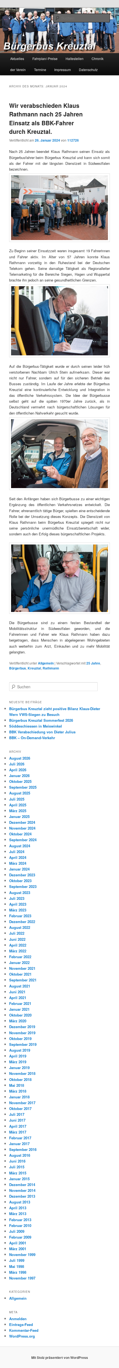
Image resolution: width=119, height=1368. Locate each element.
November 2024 (22, 828)
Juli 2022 (16, 933)
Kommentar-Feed (23, 1330)
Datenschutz (88, 69)
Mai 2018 (16, 1085)
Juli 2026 (16, 764)
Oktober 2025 (20, 781)
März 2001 (17, 1248)
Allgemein (46, 663)
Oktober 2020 (20, 1015)
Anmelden (18, 1318)
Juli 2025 (16, 799)
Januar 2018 (19, 1096)
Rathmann (51, 668)
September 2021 (23, 980)
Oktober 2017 (20, 1108)
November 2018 (22, 1073)
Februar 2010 (20, 1225)
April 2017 (17, 1126)
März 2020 (17, 1020)
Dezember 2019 (22, 1026)
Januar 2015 (19, 1178)
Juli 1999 (16, 1260)
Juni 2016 (17, 1161)
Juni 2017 (17, 1120)
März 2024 (17, 863)
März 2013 (17, 1213)
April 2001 (17, 1242)
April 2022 (17, 945)
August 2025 (19, 793)
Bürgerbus (17, 668)
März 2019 (17, 1061)
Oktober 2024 (20, 834)
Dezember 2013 (22, 1196)
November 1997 (22, 1278)
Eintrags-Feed (21, 1324)
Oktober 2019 (20, 1038)
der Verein (18, 69)
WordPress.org (22, 1336)
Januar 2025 (19, 816)
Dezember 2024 (22, 822)
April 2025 (17, 804)
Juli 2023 (16, 898)
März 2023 (17, 910)
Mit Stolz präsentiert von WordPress (59, 1357)
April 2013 (17, 1207)
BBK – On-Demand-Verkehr (32, 737)
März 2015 (17, 1173)
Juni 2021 (17, 991)
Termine (40, 69)
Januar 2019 (19, 1067)
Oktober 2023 (20, 880)
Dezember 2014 (22, 1184)
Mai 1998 (16, 1266)
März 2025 (17, 810)
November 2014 (22, 1190)
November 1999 (22, 1254)
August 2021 (19, 986)
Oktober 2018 (20, 1079)
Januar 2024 (19, 869)
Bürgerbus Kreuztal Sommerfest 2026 (41, 720)
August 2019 (19, 1050)
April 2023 (17, 904)
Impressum (62, 69)
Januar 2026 (19, 775)
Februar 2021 (20, 1003)
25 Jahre (93, 663)
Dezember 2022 (22, 921)
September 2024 (23, 839)
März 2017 (17, 1132)
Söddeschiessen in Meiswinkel (35, 726)
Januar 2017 (19, 1143)
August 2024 (19, 845)
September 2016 (23, 1149)
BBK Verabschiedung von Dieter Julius (42, 731)
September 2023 (23, 886)
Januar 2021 (19, 1009)
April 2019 (17, 1056)
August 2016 (19, 1155)
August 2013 (19, 1202)
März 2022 (17, 950)
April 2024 (17, 857)
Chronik (98, 58)
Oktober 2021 (20, 974)
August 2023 (19, 892)
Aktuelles (17, 58)
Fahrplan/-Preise (45, 58)
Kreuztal (34, 668)
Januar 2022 (19, 962)
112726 (73, 140)
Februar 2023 (20, 915)
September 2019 (23, 1044)
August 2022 (19, 927)
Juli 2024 (16, 851)
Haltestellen (75, 58)
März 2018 (17, 1091)
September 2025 (23, 787)
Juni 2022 (17, 939)
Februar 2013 (20, 1219)
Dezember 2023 (22, 874)
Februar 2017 (20, 1137)
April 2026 (17, 769)
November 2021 (22, 968)
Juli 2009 (16, 1231)
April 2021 (17, 997)
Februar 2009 (20, 1237)
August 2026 (19, 758)
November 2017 (22, 1102)
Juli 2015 (16, 1166)
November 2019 (22, 1032)
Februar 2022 (20, 956)
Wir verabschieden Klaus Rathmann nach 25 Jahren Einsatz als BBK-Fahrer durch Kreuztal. (46, 118)
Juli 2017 (16, 1114)
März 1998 (17, 1272)
